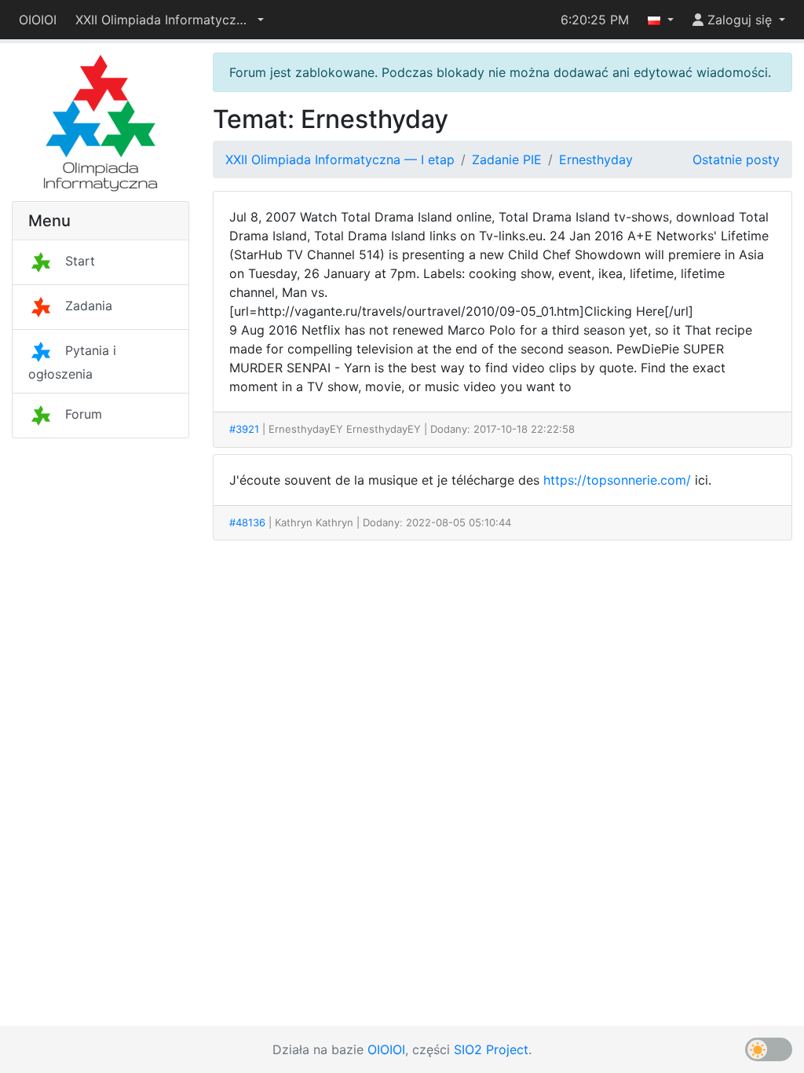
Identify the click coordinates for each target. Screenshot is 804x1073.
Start (80, 261)
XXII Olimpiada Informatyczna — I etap (340, 159)
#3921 (244, 429)
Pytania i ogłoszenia (72, 362)
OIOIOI (38, 19)
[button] (169, 19)
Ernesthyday (596, 159)
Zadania (88, 305)
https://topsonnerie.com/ (617, 480)
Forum (83, 414)
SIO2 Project (491, 1049)
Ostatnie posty (736, 159)
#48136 (247, 522)
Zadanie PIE (507, 159)
